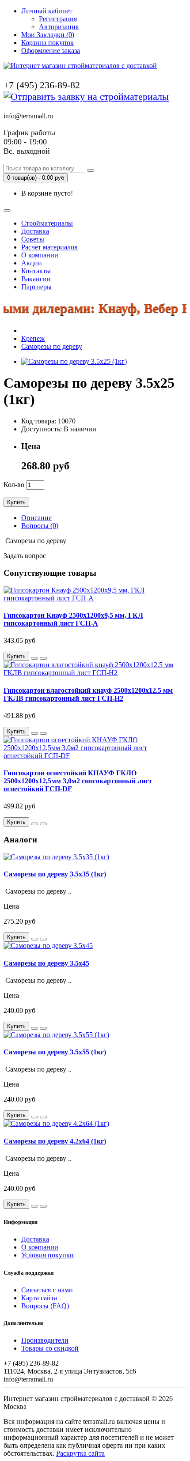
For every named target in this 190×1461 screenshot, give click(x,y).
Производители (44, 1340)
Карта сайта (39, 1298)
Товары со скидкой (50, 1348)
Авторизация (59, 26)
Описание (36, 517)
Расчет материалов (49, 247)
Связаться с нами (47, 1290)
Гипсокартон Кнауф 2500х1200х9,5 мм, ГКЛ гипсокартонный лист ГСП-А (73, 619)
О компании (39, 255)
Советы (32, 239)
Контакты (36, 271)
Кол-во (14, 484)
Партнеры (36, 287)
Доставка (35, 231)
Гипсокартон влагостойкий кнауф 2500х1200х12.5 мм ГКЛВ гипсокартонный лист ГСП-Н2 (88, 694)
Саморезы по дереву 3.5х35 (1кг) (55, 874)
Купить (16, 502)
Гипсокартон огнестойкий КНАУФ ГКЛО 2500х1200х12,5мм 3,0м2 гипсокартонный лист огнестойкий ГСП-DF (78, 781)
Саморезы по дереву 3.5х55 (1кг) (55, 1052)
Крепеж (33, 338)
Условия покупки (47, 1255)
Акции (31, 263)
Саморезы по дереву (51, 346)
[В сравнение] (43, 658)
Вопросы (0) (39, 525)
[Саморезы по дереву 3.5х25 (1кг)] (74, 361)
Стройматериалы (47, 223)
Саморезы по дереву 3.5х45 (46, 963)
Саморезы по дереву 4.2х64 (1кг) (55, 1141)
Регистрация (58, 19)
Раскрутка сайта (80, 1453)
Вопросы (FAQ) (45, 1306)
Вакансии (36, 279)
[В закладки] (34, 658)
